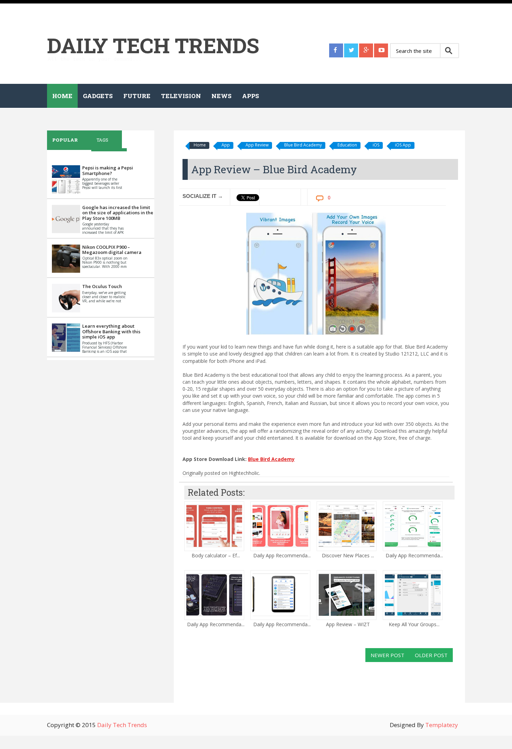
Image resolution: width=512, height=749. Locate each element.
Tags (102, 140)
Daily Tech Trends (153, 45)
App (226, 145)
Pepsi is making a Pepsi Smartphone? (107, 170)
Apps (250, 96)
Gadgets (98, 96)
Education (347, 145)
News (221, 96)
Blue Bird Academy (303, 145)
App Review (257, 145)
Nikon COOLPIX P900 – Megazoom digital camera (111, 250)
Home (62, 96)
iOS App (403, 145)
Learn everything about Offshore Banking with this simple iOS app (111, 331)
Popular (65, 140)
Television (181, 96)
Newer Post (387, 655)
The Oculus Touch (102, 286)
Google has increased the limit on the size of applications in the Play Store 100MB (117, 212)
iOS (376, 145)
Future (136, 96)
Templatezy (441, 725)
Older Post (431, 655)
